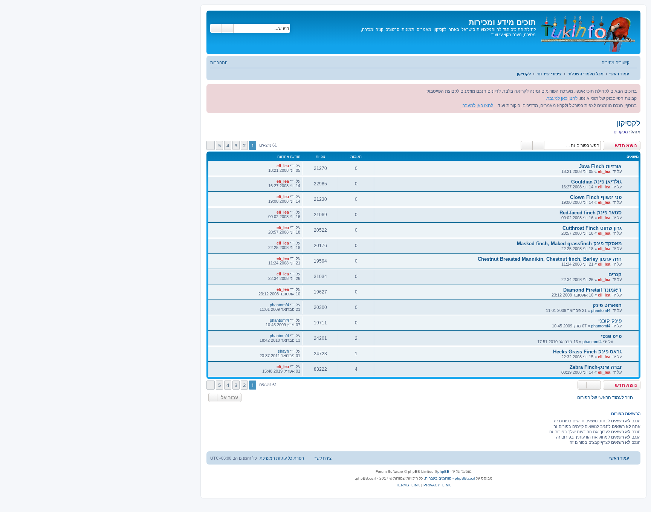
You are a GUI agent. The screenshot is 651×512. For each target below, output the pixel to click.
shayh (283, 351)
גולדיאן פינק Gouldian (596, 182)
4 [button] (227, 145)
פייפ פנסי (611, 336)
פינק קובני (610, 321)
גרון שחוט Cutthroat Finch (592, 228)
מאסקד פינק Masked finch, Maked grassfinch (569, 243)
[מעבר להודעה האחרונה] (272, 166)
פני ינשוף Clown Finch (596, 197)
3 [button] (236, 145)
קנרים (615, 274)
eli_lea (604, 171)
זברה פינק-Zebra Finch (596, 367)
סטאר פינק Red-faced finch (590, 212)
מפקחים (621, 132)
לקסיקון (628, 123)
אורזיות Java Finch (600, 166)
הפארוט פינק (607, 305)
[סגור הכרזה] (212, 90)
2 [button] (244, 145)
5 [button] (219, 145)
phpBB (443, 471)
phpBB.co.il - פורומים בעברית (450, 478)
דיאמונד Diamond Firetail (592, 290)
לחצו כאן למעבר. (562, 98)
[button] (210, 145)
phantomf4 (600, 310)
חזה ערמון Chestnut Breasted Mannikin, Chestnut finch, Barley (550, 259)
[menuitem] (222, 62)
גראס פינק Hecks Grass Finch (587, 352)
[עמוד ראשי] (587, 32)
